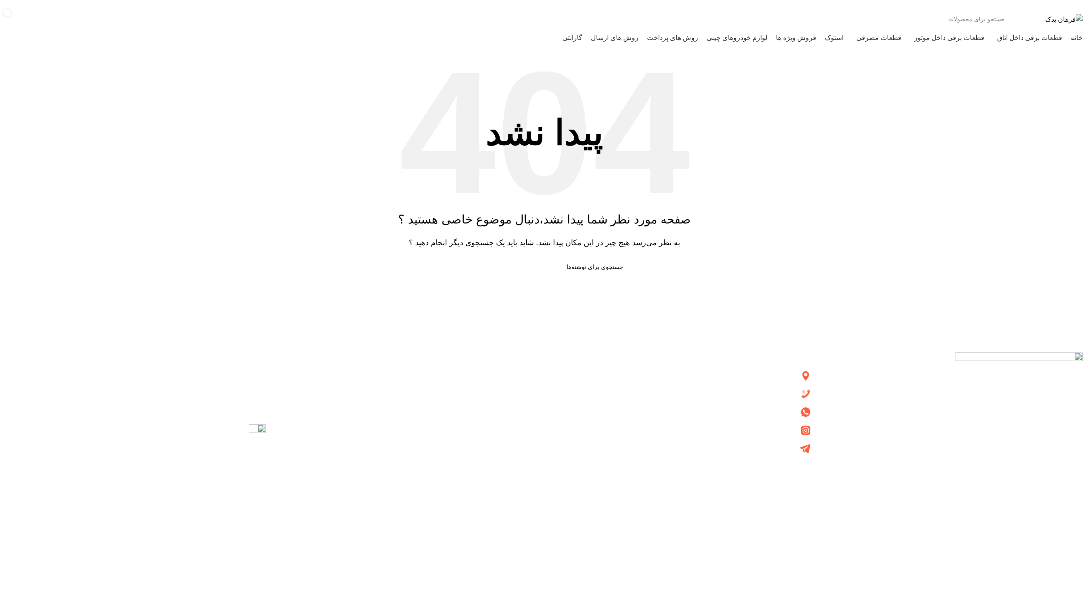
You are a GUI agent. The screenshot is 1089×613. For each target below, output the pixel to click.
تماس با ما (523, 393)
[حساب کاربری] (42, 19)
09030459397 (72, 4)
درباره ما (525, 375)
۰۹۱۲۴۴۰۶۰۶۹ (27, 4)
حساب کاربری (518, 411)
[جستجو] (94, 19)
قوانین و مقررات (514, 429)
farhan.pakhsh (777, 429)
